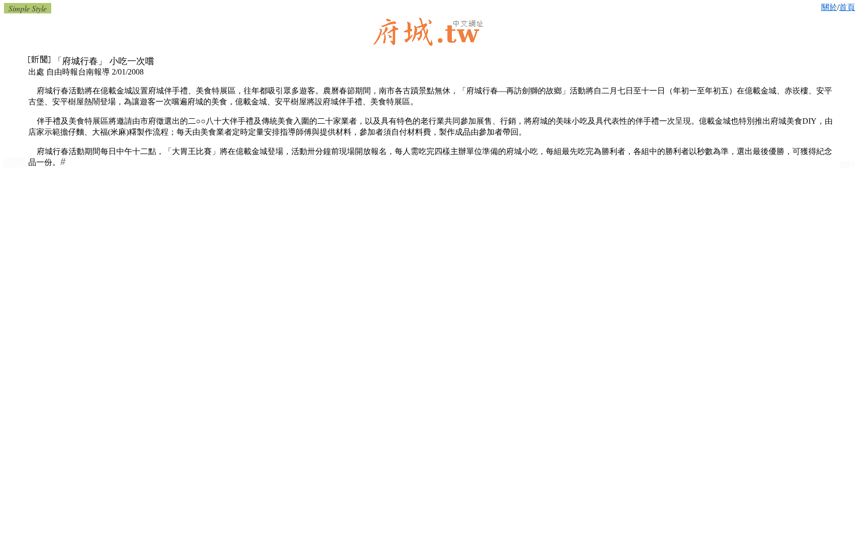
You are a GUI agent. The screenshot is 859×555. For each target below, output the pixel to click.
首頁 (847, 7)
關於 (829, 7)
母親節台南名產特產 (15, 167)
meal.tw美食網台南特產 (847, 167)
